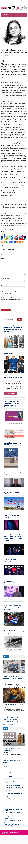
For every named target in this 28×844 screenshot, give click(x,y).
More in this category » (8, 724)
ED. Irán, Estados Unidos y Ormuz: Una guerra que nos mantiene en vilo (14, 678)
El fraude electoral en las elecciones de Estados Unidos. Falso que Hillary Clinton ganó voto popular (14, 795)
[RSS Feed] (20, 242)
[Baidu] (12, 242)
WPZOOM (7, 833)
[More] (22, 242)
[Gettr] (22, 239)
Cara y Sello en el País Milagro (13, 705)
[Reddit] (15, 239)
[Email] (7, 239)
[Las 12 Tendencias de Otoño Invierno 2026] (14, 739)
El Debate (10, 245)
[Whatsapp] (10, 236)
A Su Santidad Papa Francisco (13, 781)
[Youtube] (17, 236)
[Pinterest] (20, 239)
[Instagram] (7, 236)
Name (2, 272)
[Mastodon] (10, 242)
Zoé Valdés (23, 245)
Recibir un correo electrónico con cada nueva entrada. (13, 305)
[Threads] (25, 236)
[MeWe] (25, 239)
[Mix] (2, 242)
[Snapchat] (5, 239)
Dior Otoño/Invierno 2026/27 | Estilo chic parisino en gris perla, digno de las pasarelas (13, 760)
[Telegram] (15, 236)
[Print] (17, 242)
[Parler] (22, 236)
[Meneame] (5, 242)
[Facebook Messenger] (12, 236)
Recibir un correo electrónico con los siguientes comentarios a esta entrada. (11, 298)
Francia (16, 63)
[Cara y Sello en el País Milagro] (14, 695)
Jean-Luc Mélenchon (18, 114)
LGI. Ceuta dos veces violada (11, 721)
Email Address (5, 278)
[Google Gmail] (10, 239)
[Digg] (15, 242)
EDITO (2, 48)
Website (3, 285)
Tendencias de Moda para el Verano (13, 769)
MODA (5, 729)
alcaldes (5, 245)
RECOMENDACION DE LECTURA (12, 813)
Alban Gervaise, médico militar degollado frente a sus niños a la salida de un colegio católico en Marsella (15, 787)
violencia (18, 245)
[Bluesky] (2, 239)
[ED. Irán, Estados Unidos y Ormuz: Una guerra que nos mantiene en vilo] (14, 667)
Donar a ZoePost (10, 393)
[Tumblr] (17, 239)
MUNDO (6, 656)
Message (3, 258)
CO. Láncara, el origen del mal (11, 715)
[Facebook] (5, 236)
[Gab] (7, 242)
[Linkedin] (20, 236)
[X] (2, 236)
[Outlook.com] (12, 239)
